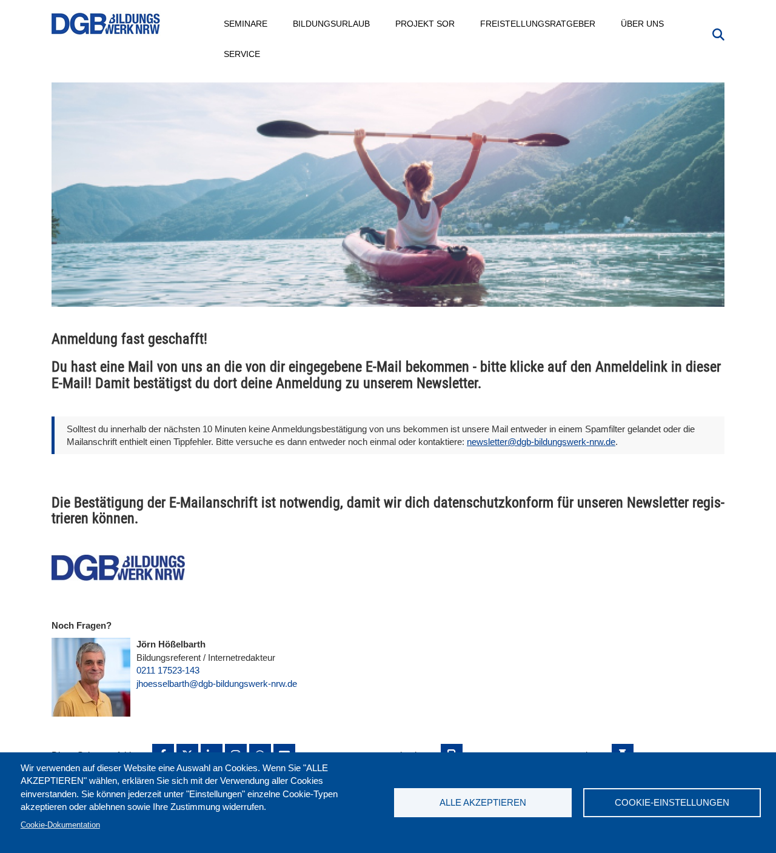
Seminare (246, 23)
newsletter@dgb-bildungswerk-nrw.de (541, 442)
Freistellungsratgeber (538, 23)
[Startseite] (106, 24)
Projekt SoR (425, 23)
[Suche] (718, 33)
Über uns (642, 23)
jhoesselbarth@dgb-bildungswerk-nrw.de (216, 683)
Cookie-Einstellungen (672, 802)
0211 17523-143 (167, 670)
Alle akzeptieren (483, 802)
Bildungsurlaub (331, 23)
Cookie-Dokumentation (60, 824)
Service (242, 54)
